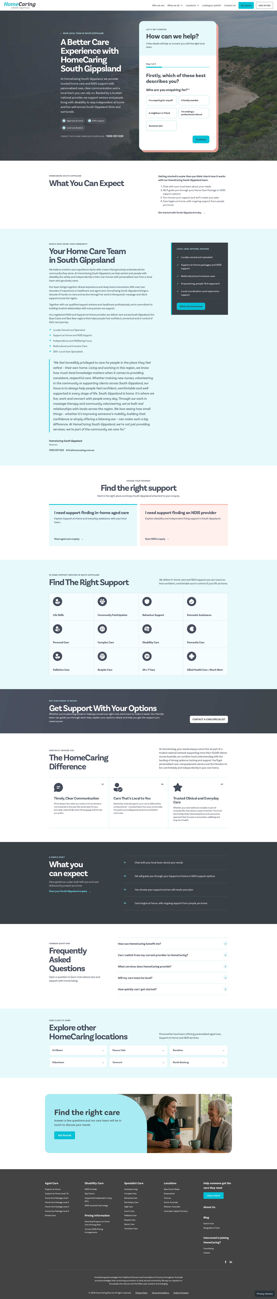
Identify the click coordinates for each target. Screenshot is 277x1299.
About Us (209, 1207)
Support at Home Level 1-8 (56, 1193)
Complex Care (130, 1193)
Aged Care (51, 1183)
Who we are (158, 5)
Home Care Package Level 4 (57, 1211)
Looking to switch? (211, 5)
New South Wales (172, 1189)
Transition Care (131, 1228)
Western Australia (172, 1206)
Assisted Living (130, 1189)
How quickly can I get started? (137, 989)
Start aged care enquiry (68, 538)
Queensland (169, 1193)
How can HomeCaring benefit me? (139, 943)
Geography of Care (211, 1228)
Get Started (64, 1135)
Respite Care (129, 1220)
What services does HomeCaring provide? (144, 966)
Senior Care (129, 1224)
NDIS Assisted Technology (96, 1205)
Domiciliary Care (131, 1202)
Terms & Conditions (160, 1293)
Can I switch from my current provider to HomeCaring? (153, 955)
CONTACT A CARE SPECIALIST (208, 719)
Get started (246, 5)
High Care (128, 1206)
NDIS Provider (91, 1189)
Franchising (208, 1248)
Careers (206, 1252)
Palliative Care (130, 1215)
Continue (201, 139)
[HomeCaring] (20, 5)
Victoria (167, 1198)
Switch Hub (208, 1223)
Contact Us (230, 5)
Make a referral (213, 1195)
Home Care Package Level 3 (57, 1206)
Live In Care (129, 1211)
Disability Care (94, 1183)
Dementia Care (130, 1198)
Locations (191, 5)
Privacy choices (265, 1293)
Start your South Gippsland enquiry (70, 891)
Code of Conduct (181, 1293)
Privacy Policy (141, 1293)
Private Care (50, 1215)
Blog (206, 1217)
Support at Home (52, 1189)
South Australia (171, 1202)
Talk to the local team (191, 306)
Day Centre (89, 1193)
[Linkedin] (231, 1262)
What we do (173, 5)
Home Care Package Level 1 (57, 1198)
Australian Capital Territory (176, 1211)
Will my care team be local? (135, 977)
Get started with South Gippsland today (181, 212)
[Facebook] (225, 1262)
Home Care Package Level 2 (57, 1202)
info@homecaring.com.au (80, 450)
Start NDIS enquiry (157, 538)
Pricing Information (97, 1215)
